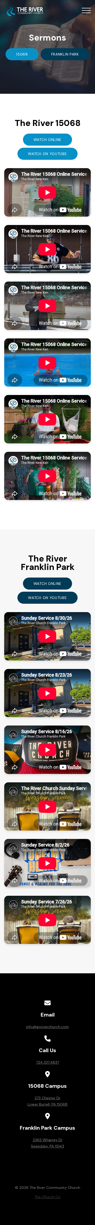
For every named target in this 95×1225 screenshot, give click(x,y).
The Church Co (47, 1197)
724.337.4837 (47, 1062)
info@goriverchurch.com (47, 1026)
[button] (86, 10)
